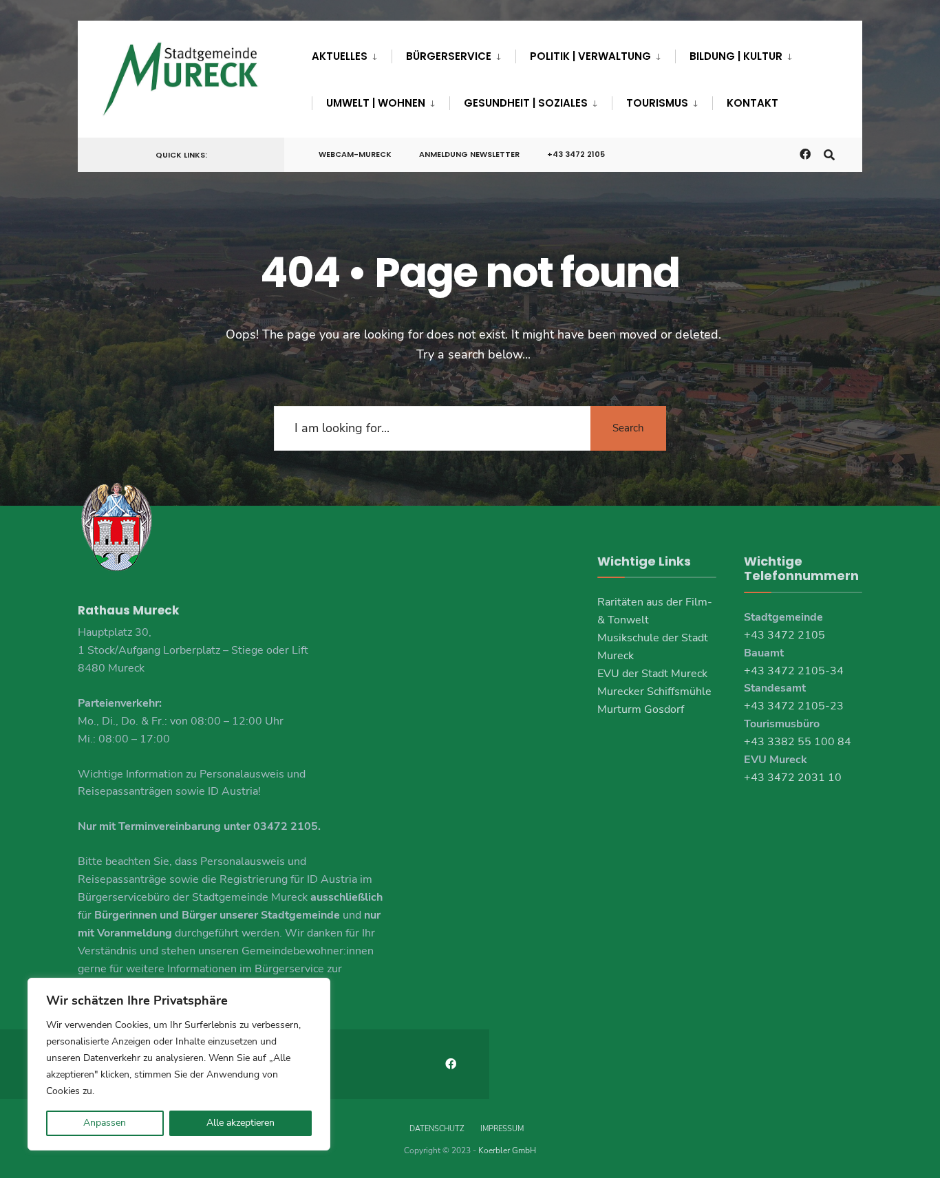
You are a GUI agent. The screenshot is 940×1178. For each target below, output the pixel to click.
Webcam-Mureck (355, 154)
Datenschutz (436, 1129)
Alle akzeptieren (240, 1122)
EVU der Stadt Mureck (652, 673)
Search (628, 428)
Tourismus (657, 103)
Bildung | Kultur (736, 56)
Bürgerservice (448, 56)
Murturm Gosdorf (640, 709)
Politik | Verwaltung (590, 56)
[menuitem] (352, 53)
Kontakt (752, 103)
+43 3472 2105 (576, 154)
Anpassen (104, 1122)
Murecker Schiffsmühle (654, 691)
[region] (179, 1064)
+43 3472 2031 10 (793, 777)
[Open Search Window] (829, 154)
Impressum (502, 1129)
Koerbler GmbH (507, 1150)
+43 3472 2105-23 (794, 706)
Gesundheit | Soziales (526, 103)
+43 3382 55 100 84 (797, 741)
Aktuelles (339, 56)
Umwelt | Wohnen (375, 103)
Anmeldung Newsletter (469, 154)
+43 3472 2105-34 (794, 670)
